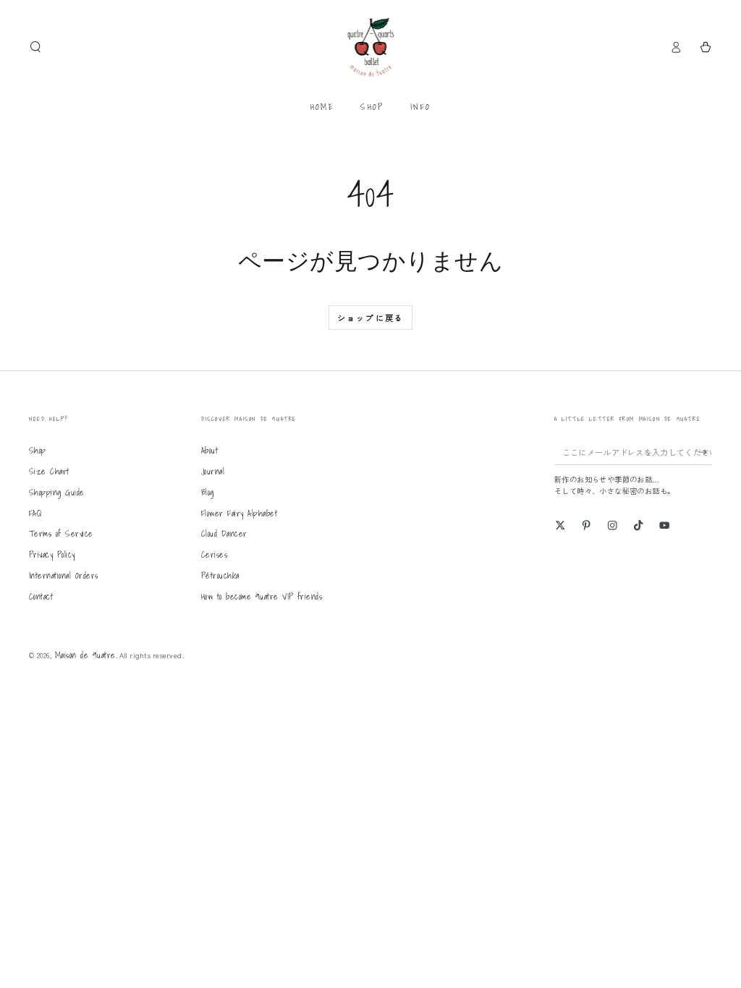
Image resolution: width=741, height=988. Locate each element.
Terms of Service (61, 533)
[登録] (705, 451)
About (209, 450)
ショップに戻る (370, 317)
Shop (37, 450)
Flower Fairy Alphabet (239, 513)
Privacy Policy (52, 554)
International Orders (63, 575)
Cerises (214, 554)
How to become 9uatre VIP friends (261, 596)
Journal (212, 471)
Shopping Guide (57, 492)
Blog (207, 492)
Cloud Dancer (224, 533)
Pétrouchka (220, 575)
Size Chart (49, 471)
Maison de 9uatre (85, 655)
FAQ (35, 513)
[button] (35, 46)
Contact (41, 596)
